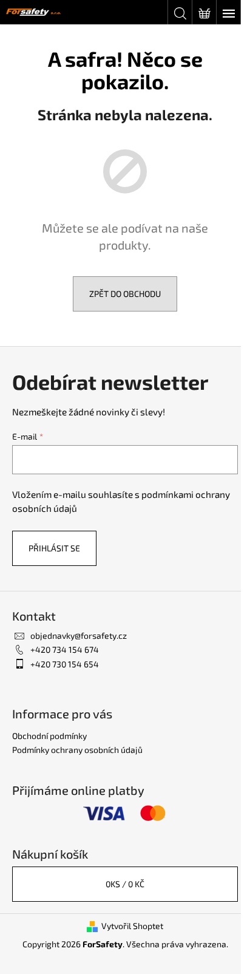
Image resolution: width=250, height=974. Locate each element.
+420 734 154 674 (64, 649)
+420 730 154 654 (64, 664)
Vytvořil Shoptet (132, 926)
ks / (125, 884)
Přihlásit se (54, 548)
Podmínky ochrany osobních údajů (77, 749)
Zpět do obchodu (125, 293)
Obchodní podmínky (49, 735)
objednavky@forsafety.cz (78, 635)
